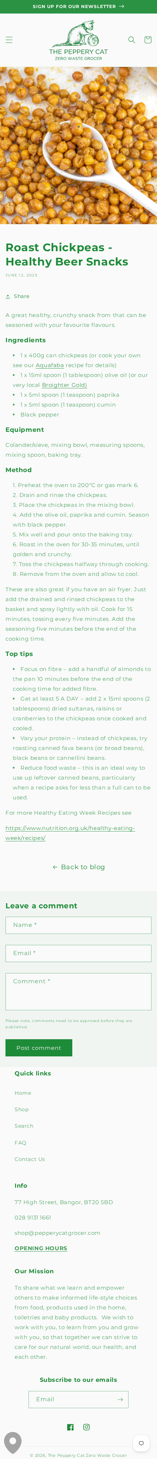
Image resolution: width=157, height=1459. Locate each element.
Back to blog (83, 867)
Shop (21, 1109)
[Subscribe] (120, 1399)
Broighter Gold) (64, 384)
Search (24, 1126)
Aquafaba (50, 365)
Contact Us (30, 1159)
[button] (9, 40)
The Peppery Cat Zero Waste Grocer (87, 1455)
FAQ (21, 1142)
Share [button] (22, 296)
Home (23, 1093)
